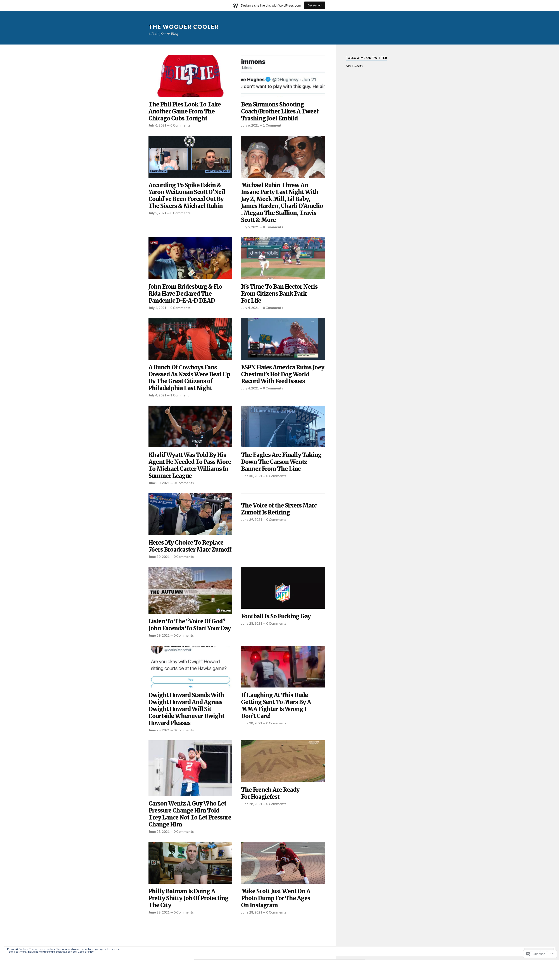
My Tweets (354, 66)
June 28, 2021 (251, 623)
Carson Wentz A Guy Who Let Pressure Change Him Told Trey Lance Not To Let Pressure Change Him (189, 814)
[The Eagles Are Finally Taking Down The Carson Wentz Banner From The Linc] (283, 426)
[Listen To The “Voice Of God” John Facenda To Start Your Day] (190, 590)
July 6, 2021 (157, 125)
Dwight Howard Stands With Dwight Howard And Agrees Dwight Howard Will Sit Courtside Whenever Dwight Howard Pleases (186, 709)
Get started (315, 5)
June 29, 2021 (251, 519)
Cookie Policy (85, 951)
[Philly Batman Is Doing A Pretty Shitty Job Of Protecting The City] (190, 863)
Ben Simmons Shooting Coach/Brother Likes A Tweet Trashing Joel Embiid (280, 111)
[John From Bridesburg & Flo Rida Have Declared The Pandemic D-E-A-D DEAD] (190, 258)
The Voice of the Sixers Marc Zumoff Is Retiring (279, 509)
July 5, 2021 (157, 213)
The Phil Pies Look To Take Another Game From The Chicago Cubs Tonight (184, 111)
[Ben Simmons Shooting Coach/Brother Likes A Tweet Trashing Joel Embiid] (283, 76)
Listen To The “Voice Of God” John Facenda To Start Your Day (189, 625)
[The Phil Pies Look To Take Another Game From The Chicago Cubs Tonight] (190, 76)
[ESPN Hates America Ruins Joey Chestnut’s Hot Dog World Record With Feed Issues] (283, 339)
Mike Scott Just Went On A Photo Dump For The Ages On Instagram (275, 898)
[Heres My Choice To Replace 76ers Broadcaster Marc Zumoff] (190, 514)
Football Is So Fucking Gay (276, 616)
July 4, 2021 (157, 308)
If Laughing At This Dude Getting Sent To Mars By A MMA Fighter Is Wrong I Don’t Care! (276, 706)
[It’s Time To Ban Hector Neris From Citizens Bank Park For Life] (283, 258)
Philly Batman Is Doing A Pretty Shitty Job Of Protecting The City (188, 898)
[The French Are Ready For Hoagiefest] (283, 761)
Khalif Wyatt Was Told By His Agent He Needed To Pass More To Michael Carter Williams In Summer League (189, 465)
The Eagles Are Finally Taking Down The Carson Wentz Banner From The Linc (281, 462)
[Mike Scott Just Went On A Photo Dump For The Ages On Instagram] (283, 863)
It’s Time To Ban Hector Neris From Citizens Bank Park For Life (279, 293)
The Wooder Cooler (183, 26)
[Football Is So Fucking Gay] (283, 588)
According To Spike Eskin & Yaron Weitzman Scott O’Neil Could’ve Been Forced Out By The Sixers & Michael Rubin (186, 196)
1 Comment (272, 125)
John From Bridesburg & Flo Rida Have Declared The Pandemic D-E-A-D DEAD (185, 293)
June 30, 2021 (159, 483)
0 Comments (180, 125)
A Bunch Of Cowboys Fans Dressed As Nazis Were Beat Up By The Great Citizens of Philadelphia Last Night (189, 378)
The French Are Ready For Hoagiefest (270, 793)
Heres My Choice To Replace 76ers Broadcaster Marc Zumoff (189, 546)
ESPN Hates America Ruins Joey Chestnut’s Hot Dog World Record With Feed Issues (282, 374)
